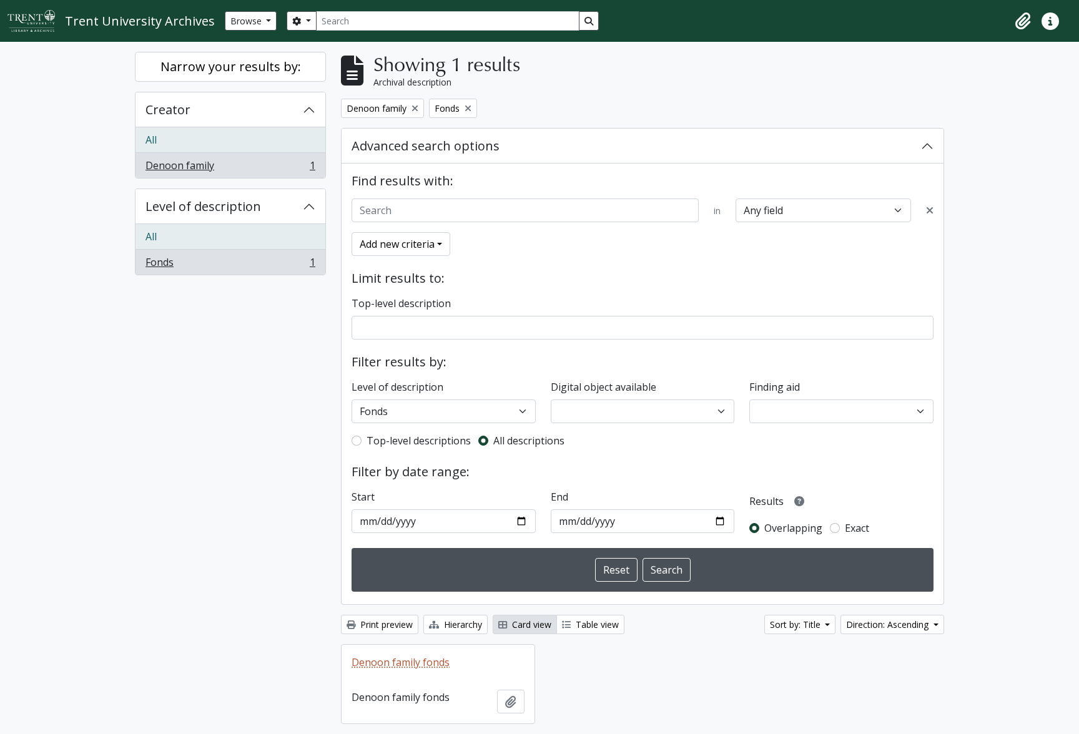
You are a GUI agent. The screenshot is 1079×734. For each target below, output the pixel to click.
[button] (1023, 21)
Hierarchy (461, 624)
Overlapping (793, 528)
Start (363, 497)
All (151, 140)
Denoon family (230, 168)
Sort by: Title (796, 624)
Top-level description (401, 303)
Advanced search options (426, 145)
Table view (596, 624)
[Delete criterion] (930, 210)
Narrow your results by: (230, 66)
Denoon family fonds (401, 662)
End (559, 497)
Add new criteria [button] (397, 244)
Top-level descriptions (419, 441)
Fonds (230, 265)
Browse (247, 21)
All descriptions (528, 441)
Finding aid (774, 387)
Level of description (203, 206)
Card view (530, 624)
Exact (857, 528)
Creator (167, 109)
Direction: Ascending (888, 624)
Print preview (385, 624)
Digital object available (603, 387)
